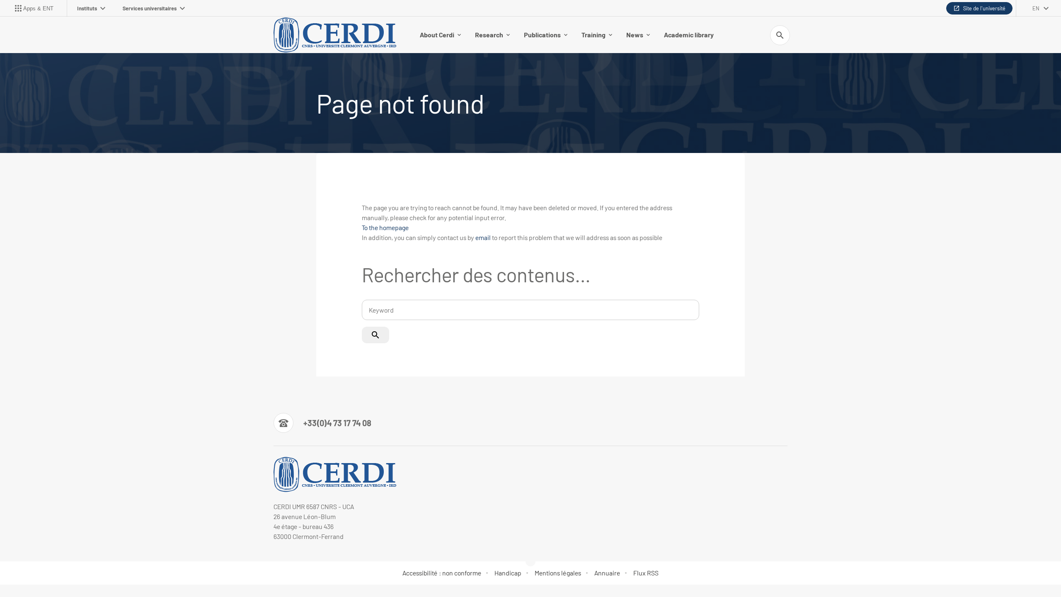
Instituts (87, 8)
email (483, 237)
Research (489, 35)
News (634, 35)
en (1035, 8)
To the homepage (385, 227)
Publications (542, 35)
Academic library (689, 35)
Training (593, 35)
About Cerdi (437, 35)
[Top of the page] (65, 572)
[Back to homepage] (337, 35)
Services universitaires (150, 8)
